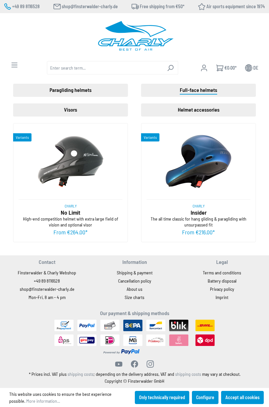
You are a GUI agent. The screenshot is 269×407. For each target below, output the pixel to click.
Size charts (134, 297)
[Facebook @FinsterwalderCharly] (134, 364)
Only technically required (162, 397)
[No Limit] (70, 161)
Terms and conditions (222, 272)
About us (134, 289)
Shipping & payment (135, 272)
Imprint (222, 297)
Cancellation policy (134, 281)
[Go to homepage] (136, 36)
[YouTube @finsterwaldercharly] (119, 364)
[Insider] (198, 161)
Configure (205, 397)
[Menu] (14, 65)
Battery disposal (222, 281)
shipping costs (80, 374)
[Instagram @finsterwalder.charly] (150, 364)
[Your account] (204, 68)
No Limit (70, 212)
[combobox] (105, 68)
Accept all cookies (242, 397)
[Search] (170, 68)
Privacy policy (222, 289)
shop (24, 289)
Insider (199, 212)
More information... (43, 401)
